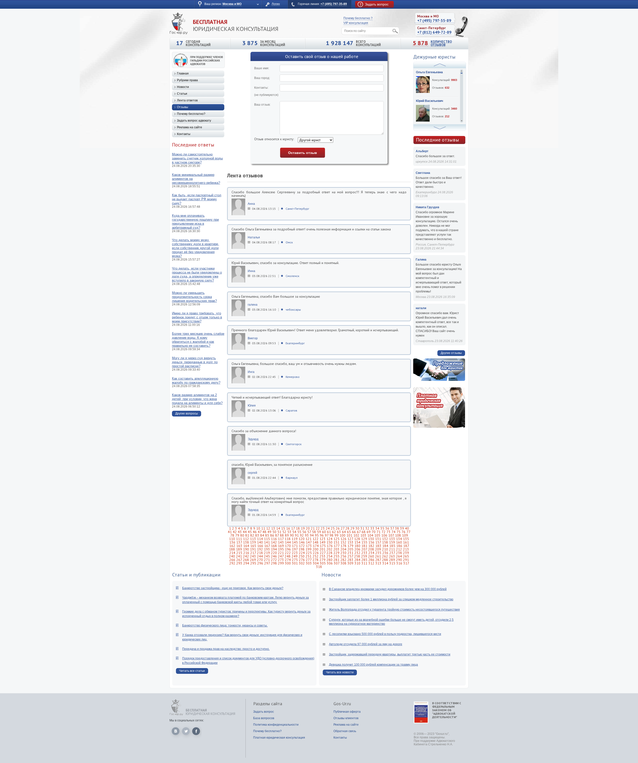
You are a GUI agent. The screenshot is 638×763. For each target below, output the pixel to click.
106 (384, 535)
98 (331, 535)
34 (377, 528)
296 (260, 563)
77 (408, 532)
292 (232, 563)
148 (316, 542)
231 (350, 553)
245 (267, 556)
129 (364, 539)
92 (302, 535)
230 (343, 553)
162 (232, 546)
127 (350, 539)
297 (267, 563)
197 (295, 549)
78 (232, 535)
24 (328, 528)
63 (339, 532)
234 (371, 553)
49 (269, 532)
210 (385, 549)
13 (273, 528)
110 (232, 539)
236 (385, 553)
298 (274, 563)
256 (343, 556)
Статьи (182, 93)
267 (239, 559)
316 (399, 563)
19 (303, 528)
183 (378, 546)
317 (406, 563)
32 (367, 528)
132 (385, 539)
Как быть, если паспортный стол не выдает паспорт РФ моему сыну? (196, 199)
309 (350, 563)
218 (260, 553)
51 (279, 532)
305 (323, 563)
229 (336, 553)
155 (364, 542)
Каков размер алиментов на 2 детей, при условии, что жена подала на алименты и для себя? (197, 399)
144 (288, 542)
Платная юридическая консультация (279, 737)
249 (295, 556)
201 (322, 549)
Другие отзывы (451, 353)
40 (407, 528)
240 (232, 556)
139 (253, 542)
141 (267, 542)
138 (246, 542)
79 (237, 535)
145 (295, 542)
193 (267, 549)
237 (392, 553)
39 (402, 528)
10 (258, 528)
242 (246, 556)
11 (263, 528)
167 (267, 546)
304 (316, 563)
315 (392, 563)
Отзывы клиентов (345, 718)
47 (259, 532)
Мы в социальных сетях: (186, 720)
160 (399, 542)
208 (371, 549)
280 (329, 559)
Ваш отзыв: (262, 104)
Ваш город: (262, 78)
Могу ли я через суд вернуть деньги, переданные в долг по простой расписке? (195, 362)
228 (329, 553)
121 (309, 539)
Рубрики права (187, 80)
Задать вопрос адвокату (194, 120)
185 (392, 546)
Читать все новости (340, 672)
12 (268, 528)
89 (287, 535)
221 (281, 553)
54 (294, 532)
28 (347, 528)
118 (288, 539)
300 (288, 563)
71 (379, 532)
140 (260, 542)
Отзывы (182, 107)
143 (281, 542)
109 (405, 535)
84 (262, 535)
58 (314, 532)
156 (371, 542)
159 (392, 542)
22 (318, 528)
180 (357, 546)
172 (302, 546)
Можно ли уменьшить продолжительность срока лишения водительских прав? (194, 297)
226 (316, 553)
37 (392, 528)
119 (295, 539)
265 (406, 556)
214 (232, 553)
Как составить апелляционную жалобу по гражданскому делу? (196, 380)
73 (389, 532)
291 (406, 559)
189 (239, 549)
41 (230, 532)
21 (313, 528)
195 (281, 549)
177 (336, 546)
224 (302, 553)
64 (344, 532)
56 (304, 532)
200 (316, 549)
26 (338, 528)
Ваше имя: (261, 68)
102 (356, 535)
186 (399, 546)
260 (371, 556)
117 (281, 539)
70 (374, 532)
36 (387, 528)
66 (354, 532)
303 (309, 563)
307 (336, 563)
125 (336, 539)
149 (322, 542)
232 (357, 553)
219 (267, 553)
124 (329, 539)
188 (232, 549)
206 (357, 549)
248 (288, 556)
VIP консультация (355, 23)
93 (307, 535)
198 (302, 549)
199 (309, 549)
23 (323, 528)
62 (334, 532)
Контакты (183, 134)
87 (277, 535)
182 (371, 546)
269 (253, 559)
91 (297, 535)
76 (403, 532)
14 (278, 528)
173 (309, 546)
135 (406, 539)
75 (398, 532)
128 (357, 539)
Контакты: (266, 91)
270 (260, 559)
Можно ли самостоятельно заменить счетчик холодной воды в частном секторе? (197, 158)
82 (252, 535)
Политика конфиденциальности (276, 724)
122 (316, 539)
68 (364, 532)
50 (274, 532)
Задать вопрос (263, 711)
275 (295, 559)
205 (350, 549)
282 (343, 559)
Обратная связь (344, 731)
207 (364, 549)
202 (329, 549)
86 (272, 535)
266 (232, 559)
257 (350, 556)
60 (324, 532)
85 (267, 535)
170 (288, 546)
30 (357, 528)
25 (333, 528)
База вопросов (263, 718)
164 (246, 546)
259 (364, 556)
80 (242, 535)
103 (363, 535)
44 (245, 532)
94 (312, 535)
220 (274, 553)
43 (240, 532)
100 (342, 535)
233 (364, 553)
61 (329, 532)
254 (329, 556)
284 (357, 559)
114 (260, 539)
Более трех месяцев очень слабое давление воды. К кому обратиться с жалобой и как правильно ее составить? (198, 339)
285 (364, 559)
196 (288, 549)
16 (288, 528)
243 (253, 556)
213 (406, 549)
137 (239, 542)
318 (319, 566)
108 (398, 535)
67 (359, 532)
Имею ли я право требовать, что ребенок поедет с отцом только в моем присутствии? (197, 317)
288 (385, 559)
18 (298, 528)
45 (250, 532)
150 (329, 542)
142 (274, 542)
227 (322, 553)
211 (392, 549)
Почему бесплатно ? (358, 18)
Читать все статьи (192, 671)
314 (385, 563)
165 (253, 546)
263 (392, 556)
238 (399, 553)
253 (322, 556)
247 (281, 556)
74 (394, 532)
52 (284, 532)
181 (364, 546)
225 (309, 553)
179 (350, 546)
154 (357, 542)
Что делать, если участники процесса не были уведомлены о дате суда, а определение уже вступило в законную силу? (197, 274)
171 (295, 546)
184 (385, 546)
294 (246, 563)
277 (309, 559)
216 (246, 553)
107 (391, 535)
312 (371, 563)
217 (253, 553)
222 (288, 553)
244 (260, 556)
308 (343, 563)
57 (309, 532)
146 (302, 542)
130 (371, 539)
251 (309, 556)
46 (255, 532)
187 (406, 546)
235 (378, 553)
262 (385, 556)
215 (239, 553)
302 (302, 563)
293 (239, 563)
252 (316, 556)
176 (330, 546)
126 (343, 539)
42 (235, 532)
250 (302, 556)
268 (246, 559)
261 (378, 556)
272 (274, 559)
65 (349, 532)
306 (330, 563)
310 (357, 563)
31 (362, 528)
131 (378, 539)
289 (392, 559)
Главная (183, 73)
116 (274, 539)
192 (260, 549)
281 (336, 559)
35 (382, 528)
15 (283, 528)
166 (260, 546)
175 (323, 546)
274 (288, 559)
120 (302, 539)
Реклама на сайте (189, 127)
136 (232, 542)
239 (406, 553)
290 (399, 559)
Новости (183, 87)
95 (317, 535)
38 (397, 528)
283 (350, 559)
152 (343, 542)
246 (274, 556)
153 (350, 542)
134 (399, 539)
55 (299, 532)
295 (253, 563)
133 (392, 539)
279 (322, 559)
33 (372, 528)
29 (352, 528)
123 (322, 539)
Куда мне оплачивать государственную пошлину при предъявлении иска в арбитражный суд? (195, 221)
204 (343, 549)
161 (406, 542)
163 (239, 546)
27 (342, 528)
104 (370, 535)
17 (293, 528)
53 (289, 532)
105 (377, 535)
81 (247, 535)
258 (357, 556)
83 (257, 535)
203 (336, 549)
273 (281, 559)
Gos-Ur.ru (342, 703)
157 (378, 542)
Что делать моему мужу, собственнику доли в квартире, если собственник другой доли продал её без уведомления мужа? (195, 248)
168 (274, 546)
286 (371, 559)
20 (308, 528)
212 (399, 549)
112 (246, 539)
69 (369, 532)
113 (253, 539)
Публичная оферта (347, 711)
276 (302, 559)
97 (326, 535)
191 (253, 549)
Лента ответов (187, 100)
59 (319, 532)
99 (336, 535)
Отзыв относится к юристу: (274, 139)
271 (267, 559)
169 (281, 546)
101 (349, 535)
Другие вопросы (186, 413)
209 (378, 549)
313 (378, 563)
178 (343, 546)
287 (378, 559)
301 (295, 563)
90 (292, 535)
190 (246, 549)
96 (322, 535)
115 (267, 539)
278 (316, 559)
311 (364, 563)
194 (274, 549)
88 (282, 535)
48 (264, 532)
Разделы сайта (267, 703)
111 (239, 539)
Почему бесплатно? (191, 114)
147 (309, 542)
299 (281, 563)
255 (336, 556)
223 (295, 553)
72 (384, 532)
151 (336, 542)
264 (399, 556)
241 (239, 556)
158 (385, 542)
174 (316, 546)
